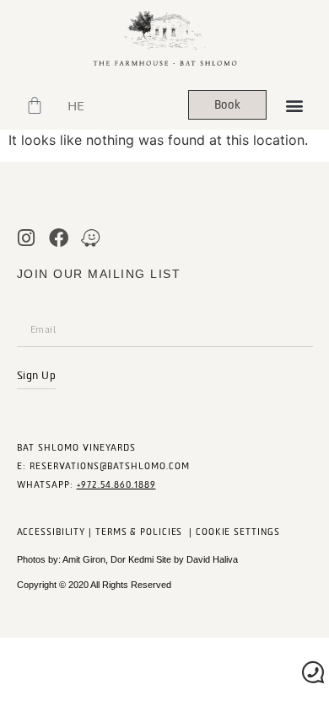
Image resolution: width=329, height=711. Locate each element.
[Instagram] (26, 238)
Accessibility (51, 532)
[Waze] (90, 238)
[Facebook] (58, 238)
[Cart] (34, 105)
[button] (294, 105)
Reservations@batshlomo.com (110, 466)
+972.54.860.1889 (116, 484)
